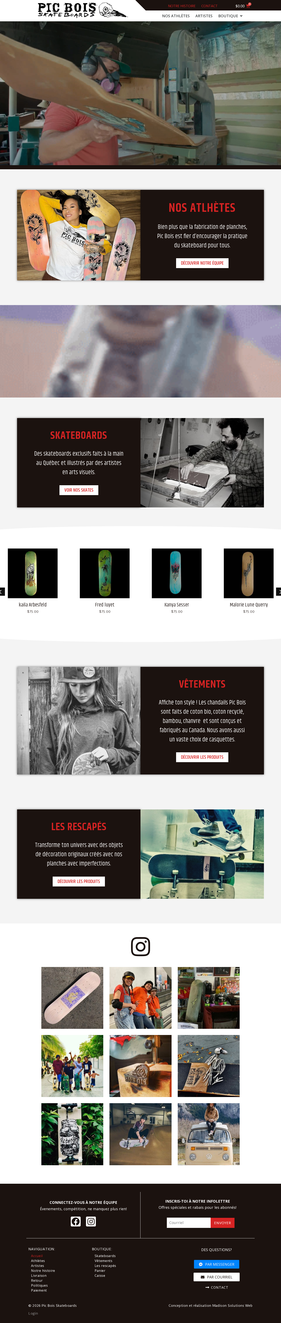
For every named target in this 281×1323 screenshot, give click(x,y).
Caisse (100, 1275)
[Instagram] (91, 1221)
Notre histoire (181, 6)
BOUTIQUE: (102, 1249)
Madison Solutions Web (232, 1305)
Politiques (39, 1285)
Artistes (203, 15)
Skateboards (105, 1256)
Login (33, 1313)
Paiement (39, 1290)
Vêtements (104, 1260)
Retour (37, 1280)
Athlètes (38, 1260)
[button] (202, 263)
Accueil (37, 1256)
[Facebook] (76, 1221)
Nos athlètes (176, 15)
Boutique (228, 15)
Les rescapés (105, 1265)
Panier (100, 1270)
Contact (209, 6)
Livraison (38, 1275)
